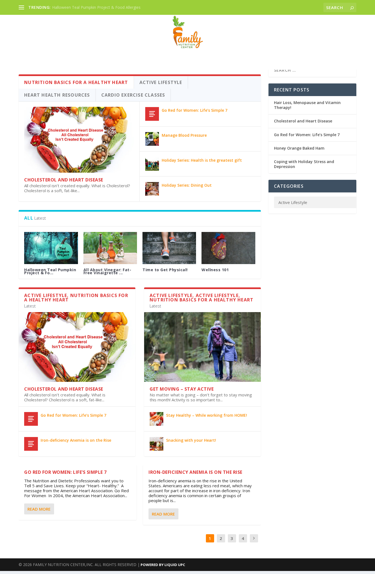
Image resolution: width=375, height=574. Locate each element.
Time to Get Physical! (165, 269)
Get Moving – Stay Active (182, 389)
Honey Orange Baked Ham (299, 148)
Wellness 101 (215, 269)
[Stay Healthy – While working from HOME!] (156, 419)
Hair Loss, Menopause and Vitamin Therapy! (307, 105)
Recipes (188, 53)
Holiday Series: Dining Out (187, 185)
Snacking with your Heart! (191, 440)
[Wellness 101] (228, 248)
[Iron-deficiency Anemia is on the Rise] (31, 444)
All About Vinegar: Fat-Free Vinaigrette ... (107, 271)
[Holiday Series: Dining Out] (152, 189)
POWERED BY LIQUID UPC (162, 564)
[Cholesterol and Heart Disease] (79, 140)
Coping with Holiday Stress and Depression (304, 164)
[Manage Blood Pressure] (152, 139)
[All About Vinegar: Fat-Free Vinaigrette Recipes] (110, 248)
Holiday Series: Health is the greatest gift (202, 160)
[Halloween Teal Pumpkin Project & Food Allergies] (51, 248)
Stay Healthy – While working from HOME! (206, 415)
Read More (39, 509)
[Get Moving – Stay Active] (202, 347)
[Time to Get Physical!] (169, 248)
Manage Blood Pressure (184, 135)
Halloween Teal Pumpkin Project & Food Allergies (96, 7)
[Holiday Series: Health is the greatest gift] (152, 164)
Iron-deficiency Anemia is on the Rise (76, 440)
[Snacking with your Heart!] (156, 444)
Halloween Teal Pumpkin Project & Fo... (50, 271)
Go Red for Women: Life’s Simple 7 (194, 110)
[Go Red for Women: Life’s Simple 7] (152, 114)
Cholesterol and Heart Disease (63, 180)
